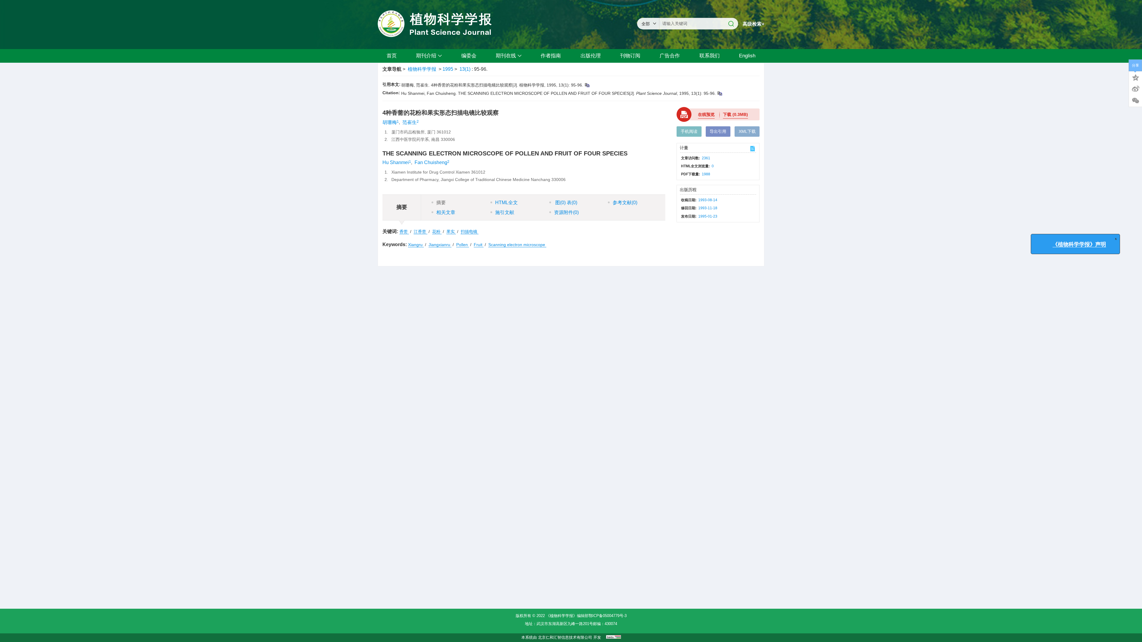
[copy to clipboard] (719, 93)
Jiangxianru (440, 244)
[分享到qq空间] (1135, 77)
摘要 (441, 202)
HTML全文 (506, 202)
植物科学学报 (422, 69)
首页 (392, 56)
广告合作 (670, 56)
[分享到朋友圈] (1135, 100)
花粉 (437, 231)
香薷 (404, 231)
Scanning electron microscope (517, 244)
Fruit (479, 244)
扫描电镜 (470, 231)
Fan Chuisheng (431, 162)
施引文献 (504, 212)
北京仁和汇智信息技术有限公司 (565, 637)
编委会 (468, 56)
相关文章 (445, 212)
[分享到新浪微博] (1135, 89)
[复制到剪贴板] (587, 85)
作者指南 (551, 56)
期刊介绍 (426, 56)
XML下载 (747, 131)
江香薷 (420, 231)
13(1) (465, 69)
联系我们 (709, 56)
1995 (448, 69)
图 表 (565, 202)
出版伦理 (591, 56)
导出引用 (718, 131)
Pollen (462, 244)
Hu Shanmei (395, 162)
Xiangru (416, 244)
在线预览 (706, 114)
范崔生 (409, 122)
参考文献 (625, 202)
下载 (735, 114)
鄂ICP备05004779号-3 (608, 615)
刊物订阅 (630, 56)
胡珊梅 (389, 122)
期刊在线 (506, 56)
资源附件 (566, 212)
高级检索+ (753, 23)
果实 (451, 231)
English (747, 56)
